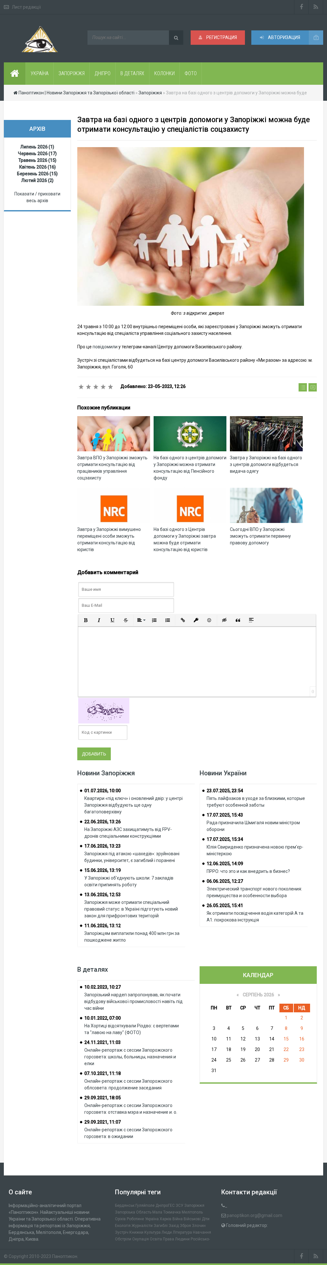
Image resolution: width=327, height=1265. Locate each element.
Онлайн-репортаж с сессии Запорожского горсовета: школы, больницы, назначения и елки (130, 1057)
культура (152, 1232)
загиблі (161, 1225)
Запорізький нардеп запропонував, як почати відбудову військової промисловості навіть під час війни (133, 1001)
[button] (86, 620)
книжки (136, 1232)
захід (174, 1225)
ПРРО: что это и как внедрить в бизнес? (248, 871)
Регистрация (221, 37)
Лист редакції (26, 7)
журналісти (142, 1225)
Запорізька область (133, 1212)
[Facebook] (301, 7)
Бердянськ (124, 1205)
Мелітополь (192, 1212)
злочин (199, 1225)
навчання (202, 1232)
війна (177, 1219)
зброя (185, 1225)
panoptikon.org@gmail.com (254, 1215)
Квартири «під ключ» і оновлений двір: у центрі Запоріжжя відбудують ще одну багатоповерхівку (133, 805)
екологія (123, 1225)
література (182, 1232)
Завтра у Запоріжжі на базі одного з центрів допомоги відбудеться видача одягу (266, 464)
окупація (140, 1239)
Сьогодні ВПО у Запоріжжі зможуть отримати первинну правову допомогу (260, 536)
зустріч (121, 1232)
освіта (156, 1239)
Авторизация (283, 37)
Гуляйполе (145, 1205)
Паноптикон (64, 1256)
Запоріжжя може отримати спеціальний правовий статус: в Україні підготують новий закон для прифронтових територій (131, 909)
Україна (152, 1219)
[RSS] (316, 7)
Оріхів (120, 1219)
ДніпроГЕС (165, 1205)
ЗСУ (179, 1205)
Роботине (135, 1219)
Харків (165, 1219)
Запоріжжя (194, 1205)
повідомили (105, 346)
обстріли (123, 1239)
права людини (176, 1239)
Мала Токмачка (166, 1212)
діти (205, 1219)
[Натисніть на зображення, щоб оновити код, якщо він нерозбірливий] (103, 710)
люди (167, 1232)
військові (192, 1219)
